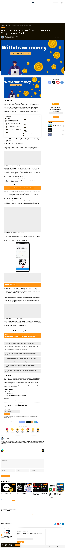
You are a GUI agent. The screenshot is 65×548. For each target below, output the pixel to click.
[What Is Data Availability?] (24, 487)
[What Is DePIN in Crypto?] (8, 487)
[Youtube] (58, 84)
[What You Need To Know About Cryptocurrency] (50, 134)
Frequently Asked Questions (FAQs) (31, 133)
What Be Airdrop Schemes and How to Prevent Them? (15, 395)
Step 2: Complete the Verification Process (13, 127)
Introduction (8, 118)
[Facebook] (50, 84)
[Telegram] (62, 84)
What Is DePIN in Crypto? (10, 391)
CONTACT (3, 2)
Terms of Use (10, 545)
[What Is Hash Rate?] (50, 130)
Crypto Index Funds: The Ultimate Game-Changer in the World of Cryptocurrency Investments (55, 494)
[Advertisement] (32, 15)
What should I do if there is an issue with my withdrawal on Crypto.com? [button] (20, 371)
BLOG (10, 2)
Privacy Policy (4, 545)
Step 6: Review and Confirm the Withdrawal (31, 121)
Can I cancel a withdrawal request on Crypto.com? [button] (18, 361)
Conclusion (26, 135)
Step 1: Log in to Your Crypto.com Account (13, 124)
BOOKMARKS (55, 2)
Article (3, 27)
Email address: (7, 409)
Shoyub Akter (7, 36)
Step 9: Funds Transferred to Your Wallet (31, 131)
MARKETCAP (7, 2)
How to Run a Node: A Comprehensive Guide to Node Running (17, 399)
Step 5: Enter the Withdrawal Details (32, 119)
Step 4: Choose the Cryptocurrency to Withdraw (13, 133)
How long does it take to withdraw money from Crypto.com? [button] (21, 358)
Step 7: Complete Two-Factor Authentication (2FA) (30, 124)
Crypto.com (16, 143)
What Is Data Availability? (9, 393)
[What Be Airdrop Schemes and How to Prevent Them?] (40, 487)
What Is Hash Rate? (56, 129)
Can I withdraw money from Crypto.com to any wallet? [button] (20, 343)
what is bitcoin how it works (57, 125)
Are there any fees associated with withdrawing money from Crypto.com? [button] (20, 354)
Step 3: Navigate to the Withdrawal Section (13, 130)
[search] (59, 3)
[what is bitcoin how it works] (50, 125)
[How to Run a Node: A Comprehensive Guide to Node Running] (8, 503)
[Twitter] (54, 84)
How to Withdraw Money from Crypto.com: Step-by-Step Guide (11, 121)
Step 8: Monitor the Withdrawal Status (31, 128)
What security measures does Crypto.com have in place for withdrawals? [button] (20, 366)
